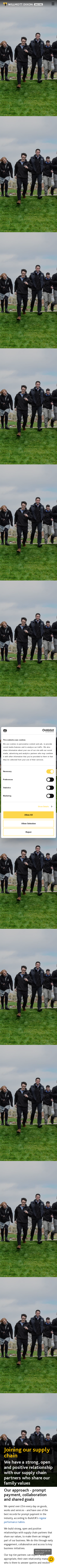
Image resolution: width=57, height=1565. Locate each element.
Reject (28, 832)
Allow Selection (28, 823)
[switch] (50, 780)
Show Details (43, 807)
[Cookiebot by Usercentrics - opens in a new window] (42, 730)
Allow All (28, 815)
